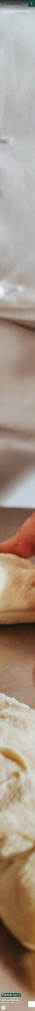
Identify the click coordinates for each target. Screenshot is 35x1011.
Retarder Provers (23, 11)
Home (4, 11)
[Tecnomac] (12, 4)
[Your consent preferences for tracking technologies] (3, 1007)
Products (11, 11)
